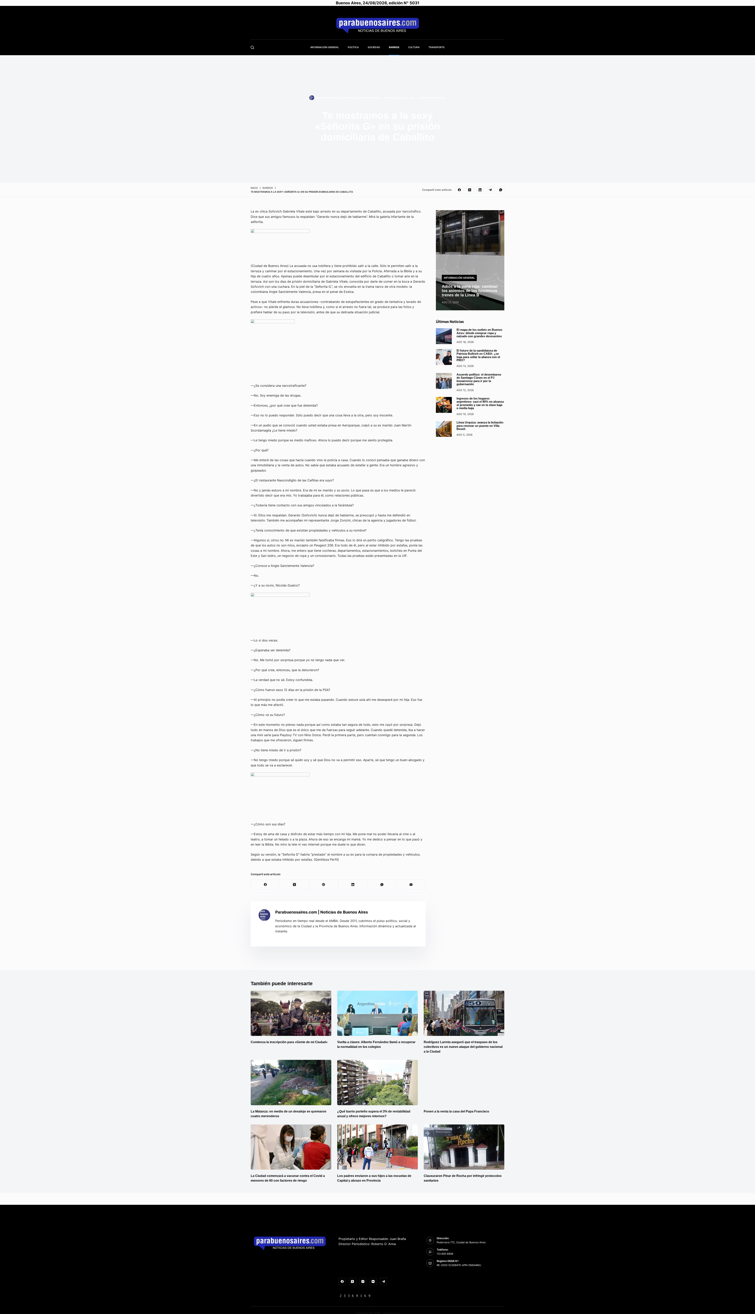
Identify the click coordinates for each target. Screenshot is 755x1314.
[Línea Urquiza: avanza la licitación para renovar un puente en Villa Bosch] (444, 429)
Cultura (414, 47)
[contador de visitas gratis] (355, 1296)
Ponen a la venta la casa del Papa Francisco (456, 1111)
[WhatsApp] (501, 190)
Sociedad (374, 47)
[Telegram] (490, 190)
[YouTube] (373, 1281)
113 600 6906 (445, 1253)
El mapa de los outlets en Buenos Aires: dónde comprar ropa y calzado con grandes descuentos (479, 333)
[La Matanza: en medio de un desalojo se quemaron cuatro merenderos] (291, 1082)
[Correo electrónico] (411, 885)
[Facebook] (459, 190)
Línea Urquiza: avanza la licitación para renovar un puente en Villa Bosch (480, 426)
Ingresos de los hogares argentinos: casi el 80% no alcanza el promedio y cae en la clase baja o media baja (480, 403)
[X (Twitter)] (469, 190)
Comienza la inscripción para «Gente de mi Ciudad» (289, 1042)
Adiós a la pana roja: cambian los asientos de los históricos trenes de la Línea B (470, 290)
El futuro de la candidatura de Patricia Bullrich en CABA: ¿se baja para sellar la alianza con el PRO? (478, 355)
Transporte (436, 47)
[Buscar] (252, 47)
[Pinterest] (323, 885)
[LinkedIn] (480, 190)
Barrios (394, 47)
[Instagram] (363, 1281)
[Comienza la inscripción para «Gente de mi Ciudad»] (291, 1013)
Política (353, 47)
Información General (324, 47)
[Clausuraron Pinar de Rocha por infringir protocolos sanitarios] (464, 1147)
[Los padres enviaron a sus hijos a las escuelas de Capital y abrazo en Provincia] (377, 1147)
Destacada (438, 97)
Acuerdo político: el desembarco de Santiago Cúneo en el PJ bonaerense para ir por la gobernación (479, 379)
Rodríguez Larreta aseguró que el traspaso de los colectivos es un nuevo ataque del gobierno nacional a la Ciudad (463, 1046)
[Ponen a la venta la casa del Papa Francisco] (464, 1082)
